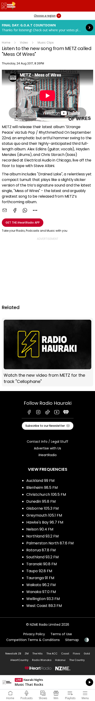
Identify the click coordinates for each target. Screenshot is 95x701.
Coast (65, 653)
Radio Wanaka (41, 660)
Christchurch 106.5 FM (46, 494)
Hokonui (60, 660)
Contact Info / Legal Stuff (47, 441)
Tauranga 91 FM (40, 578)
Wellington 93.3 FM (43, 598)
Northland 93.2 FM (42, 536)
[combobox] (35, 210)
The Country (77, 660)
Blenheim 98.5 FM (42, 487)
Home (6, 42)
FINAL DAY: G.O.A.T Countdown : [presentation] (47, 27)
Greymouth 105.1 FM (44, 515)
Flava (76, 653)
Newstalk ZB (13, 653)
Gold (87, 653)
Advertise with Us (47, 448)
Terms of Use (61, 634)
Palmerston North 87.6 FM (50, 543)
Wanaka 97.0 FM (41, 591)
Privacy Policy (34, 634)
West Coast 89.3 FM (44, 605)
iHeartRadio (48, 455)
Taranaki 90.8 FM (41, 564)
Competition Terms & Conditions (33, 640)
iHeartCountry (19, 660)
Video (24, 42)
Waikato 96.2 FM (41, 584)
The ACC (51, 653)
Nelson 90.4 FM (39, 529)
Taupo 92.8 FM (39, 571)
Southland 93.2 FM (42, 557)
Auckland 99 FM (40, 480)
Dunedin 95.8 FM (41, 501)
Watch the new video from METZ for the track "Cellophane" (47, 352)
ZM (27, 653)
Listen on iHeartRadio (47, 682)
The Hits (37, 653)
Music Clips (46, 42)
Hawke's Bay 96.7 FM (44, 522)
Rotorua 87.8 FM (41, 550)
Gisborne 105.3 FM (42, 508)
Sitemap (72, 640)
